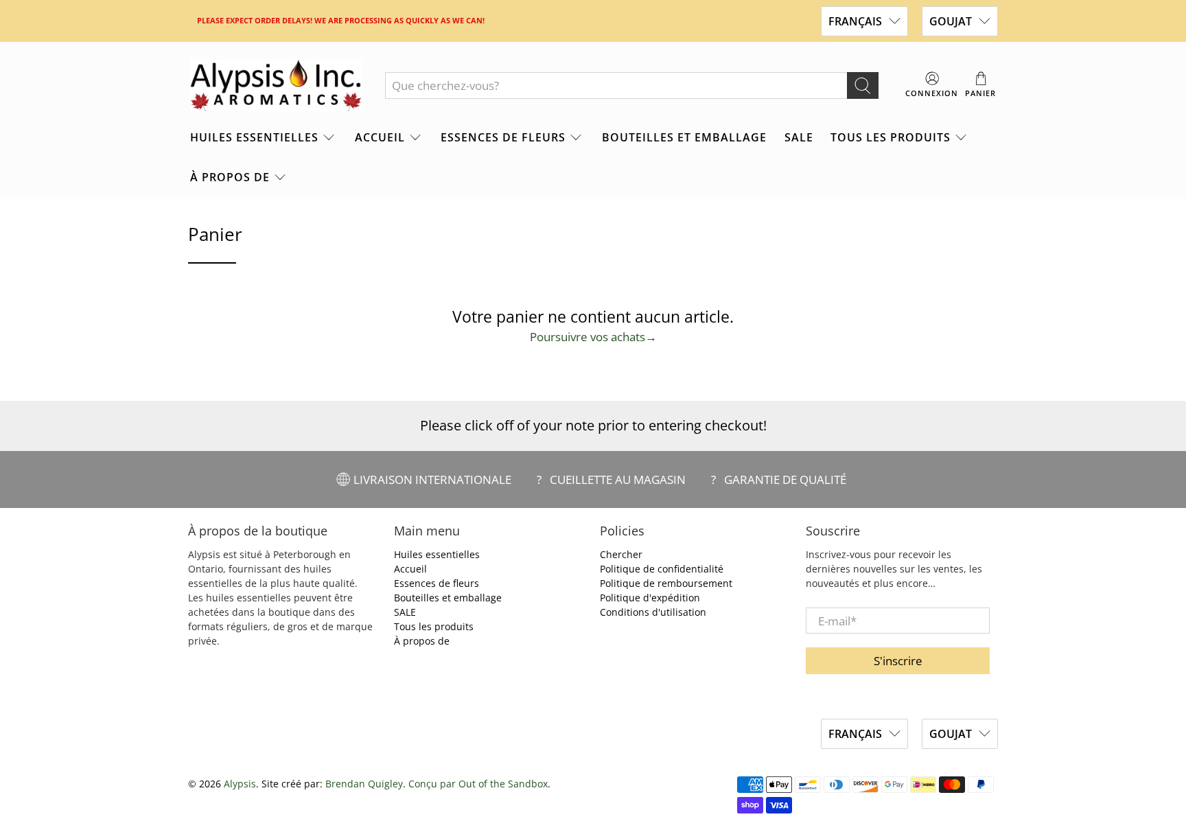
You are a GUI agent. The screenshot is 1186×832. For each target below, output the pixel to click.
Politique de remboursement (666, 583)
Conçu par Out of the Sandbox (478, 783)
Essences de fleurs (503, 137)
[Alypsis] (276, 86)
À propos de (230, 177)
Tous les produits (890, 137)
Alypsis (240, 783)
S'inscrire (898, 661)
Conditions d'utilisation (653, 612)
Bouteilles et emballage (684, 137)
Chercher (621, 554)
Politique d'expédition (650, 597)
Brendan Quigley (364, 783)
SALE (798, 137)
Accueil (380, 137)
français (855, 21)
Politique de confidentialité (661, 568)
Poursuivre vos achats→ (593, 337)
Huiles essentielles (254, 137)
